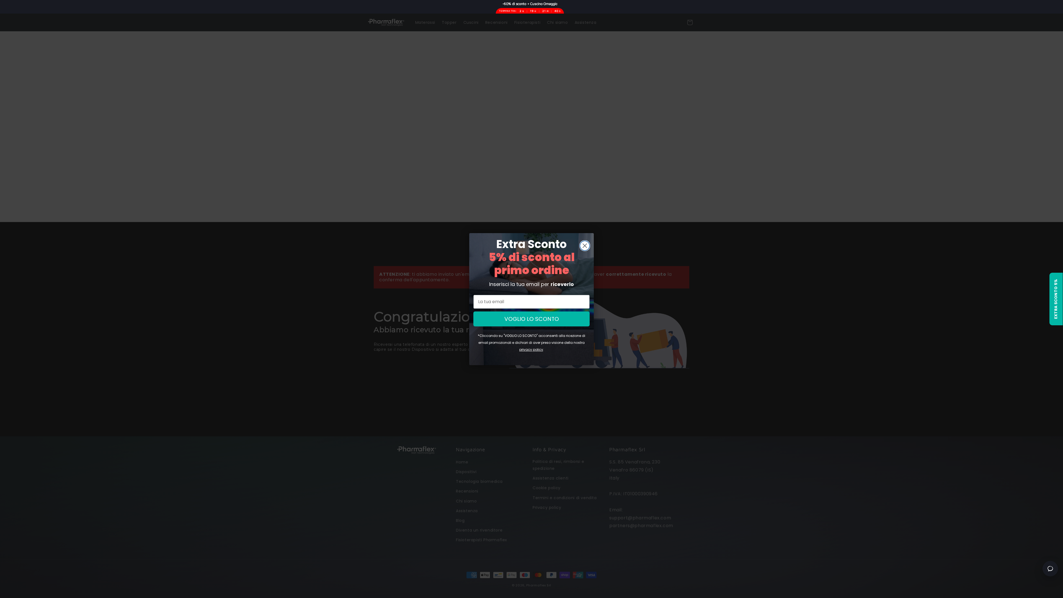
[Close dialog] (585, 246)
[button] (1056, 299)
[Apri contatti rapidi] (1050, 568)
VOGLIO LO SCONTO (531, 319)
